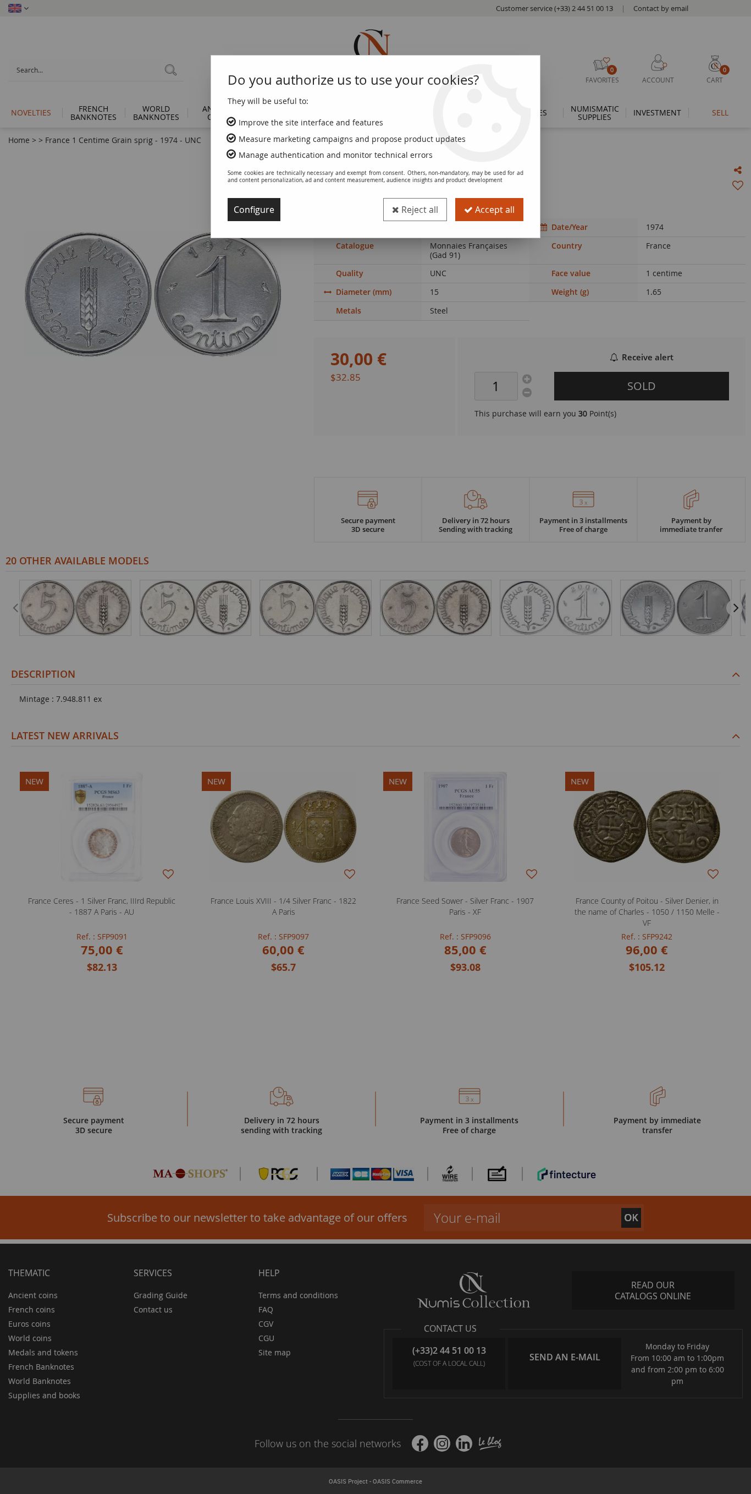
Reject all (418, 210)
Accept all (494, 210)
